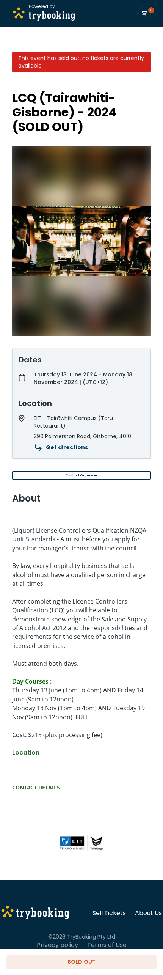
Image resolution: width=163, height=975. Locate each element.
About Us (148, 913)
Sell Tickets (109, 913)
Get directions (67, 447)
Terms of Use (107, 945)
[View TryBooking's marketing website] (35, 914)
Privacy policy (57, 945)
